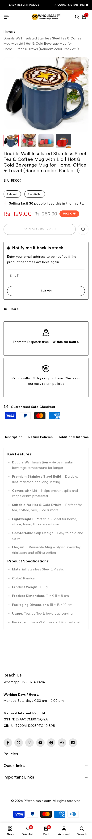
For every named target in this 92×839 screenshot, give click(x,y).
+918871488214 (33, 682)
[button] (83, 229)
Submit (46, 291)
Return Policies (40, 437)
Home (8, 32)
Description (13, 437)
